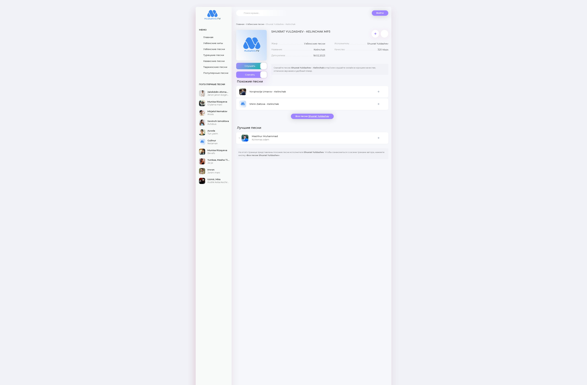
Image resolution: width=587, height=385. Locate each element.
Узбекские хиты (213, 43)
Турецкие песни (213, 55)
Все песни (312, 116)
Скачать (250, 74)
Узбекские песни (214, 49)
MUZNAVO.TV (212, 16)
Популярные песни (215, 73)
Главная (208, 37)
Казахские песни (214, 61)
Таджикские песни (215, 67)
